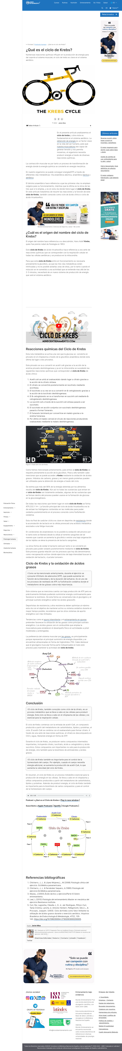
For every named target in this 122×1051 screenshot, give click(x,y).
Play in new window (70, 800)
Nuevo (114, 8)
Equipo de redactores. (107, 1003)
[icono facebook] (31, 999)
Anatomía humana (10, 548)
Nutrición (74, 3)
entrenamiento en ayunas (75, 619)
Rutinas (65, 3)
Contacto (65, 938)
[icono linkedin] (39, 999)
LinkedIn (73, 938)
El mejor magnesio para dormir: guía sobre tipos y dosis (109, 150)
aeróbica (29, 178)
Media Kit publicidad (106, 1026)
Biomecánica (8, 552)
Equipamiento (8, 526)
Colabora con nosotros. (107, 1009)
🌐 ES (113, 3)
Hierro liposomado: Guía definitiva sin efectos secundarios (109, 168)
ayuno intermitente (52, 619)
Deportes (7, 530)
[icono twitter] (36, 999)
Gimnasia (7, 543)
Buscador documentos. (107, 1006)
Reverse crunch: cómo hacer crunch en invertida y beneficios (109, 140)
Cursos (56, 3)
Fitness (6, 517)
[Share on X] (55, 119)
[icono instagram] (27, 999)
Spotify (57, 806)
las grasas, (66, 636)
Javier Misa (62, 123)
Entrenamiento (85, 3)
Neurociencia (8, 535)
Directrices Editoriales (43, 938)
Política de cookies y (106, 1021)
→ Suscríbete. (104, 997)
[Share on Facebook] (58, 119)
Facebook (81, 938)
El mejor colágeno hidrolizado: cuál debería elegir (109, 177)
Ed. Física (97, 3)
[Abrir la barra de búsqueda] (102, 8)
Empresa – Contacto (106, 1000)
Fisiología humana (10, 539)
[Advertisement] (59, 28)
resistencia (81, 520)
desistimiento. (104, 1023)
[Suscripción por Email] (106, 8)
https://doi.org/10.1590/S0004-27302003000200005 (57, 919)
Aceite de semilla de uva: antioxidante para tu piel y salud (109, 159)
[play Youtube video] (59, 325)
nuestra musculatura (66, 147)
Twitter (29, 940)
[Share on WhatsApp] (62, 119)
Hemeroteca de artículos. (108, 1012)
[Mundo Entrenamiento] (33, 2)
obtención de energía (66, 141)
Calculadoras (103, 1029)
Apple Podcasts (45, 806)
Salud (105, 3)
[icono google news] (43, 999)
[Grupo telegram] (110, 8)
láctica (86, 175)
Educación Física (9, 503)
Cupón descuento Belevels (108, 1032)
